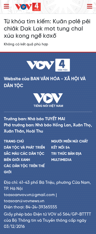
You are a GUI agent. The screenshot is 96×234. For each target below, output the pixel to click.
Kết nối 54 (60, 148)
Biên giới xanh (17, 160)
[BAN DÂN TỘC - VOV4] (28, 7)
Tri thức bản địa (66, 154)
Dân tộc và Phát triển (24, 148)
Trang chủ (14, 142)
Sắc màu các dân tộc (24, 154)
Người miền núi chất (69, 142)
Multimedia (61, 160)
